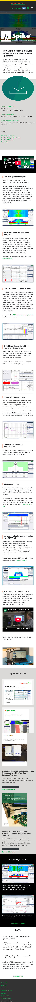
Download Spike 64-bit (7, 106)
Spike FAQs (4, 142)
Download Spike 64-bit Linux (9, 121)
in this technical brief (20, 560)
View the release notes (7, 136)
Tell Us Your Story (6, 998)
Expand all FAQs (18, 976)
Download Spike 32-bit (7, 114)
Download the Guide (8, 789)
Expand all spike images (18, 923)
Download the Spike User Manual (11, 138)
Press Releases (5, 995)
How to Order (4, 988)
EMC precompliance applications (23, 315)
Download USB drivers (7, 140)
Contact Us (18, 8)
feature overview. (8, 258)
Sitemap (3, 993)
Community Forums (6, 990)
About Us (13, 8)
